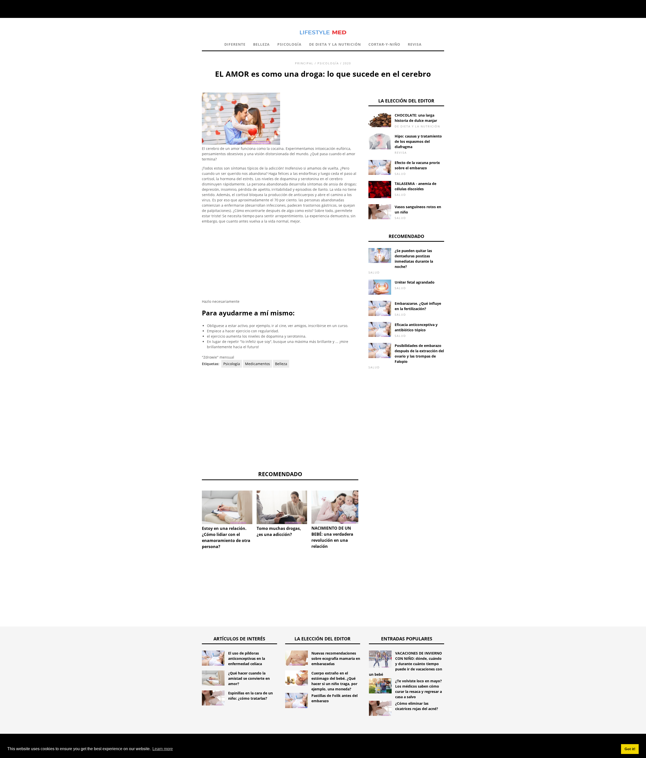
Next (366, 512)
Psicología (289, 44)
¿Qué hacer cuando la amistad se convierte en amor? (249, 678)
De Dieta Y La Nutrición (335, 44)
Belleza (261, 44)
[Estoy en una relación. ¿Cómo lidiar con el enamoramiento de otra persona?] (227, 507)
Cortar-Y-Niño (384, 44)
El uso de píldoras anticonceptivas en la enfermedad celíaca (246, 658)
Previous (194, 512)
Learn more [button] (162, 749)
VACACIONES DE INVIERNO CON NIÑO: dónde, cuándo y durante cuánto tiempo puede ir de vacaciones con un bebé (405, 664)
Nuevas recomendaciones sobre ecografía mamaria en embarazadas (335, 658)
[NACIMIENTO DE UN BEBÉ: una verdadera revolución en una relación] (336, 507)
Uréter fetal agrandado (415, 282)
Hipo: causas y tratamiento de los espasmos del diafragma (418, 141)
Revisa (415, 44)
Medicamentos (257, 363)
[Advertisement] (280, 263)
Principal (304, 63)
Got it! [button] (630, 749)
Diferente (235, 44)
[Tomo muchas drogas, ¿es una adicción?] (282, 507)
